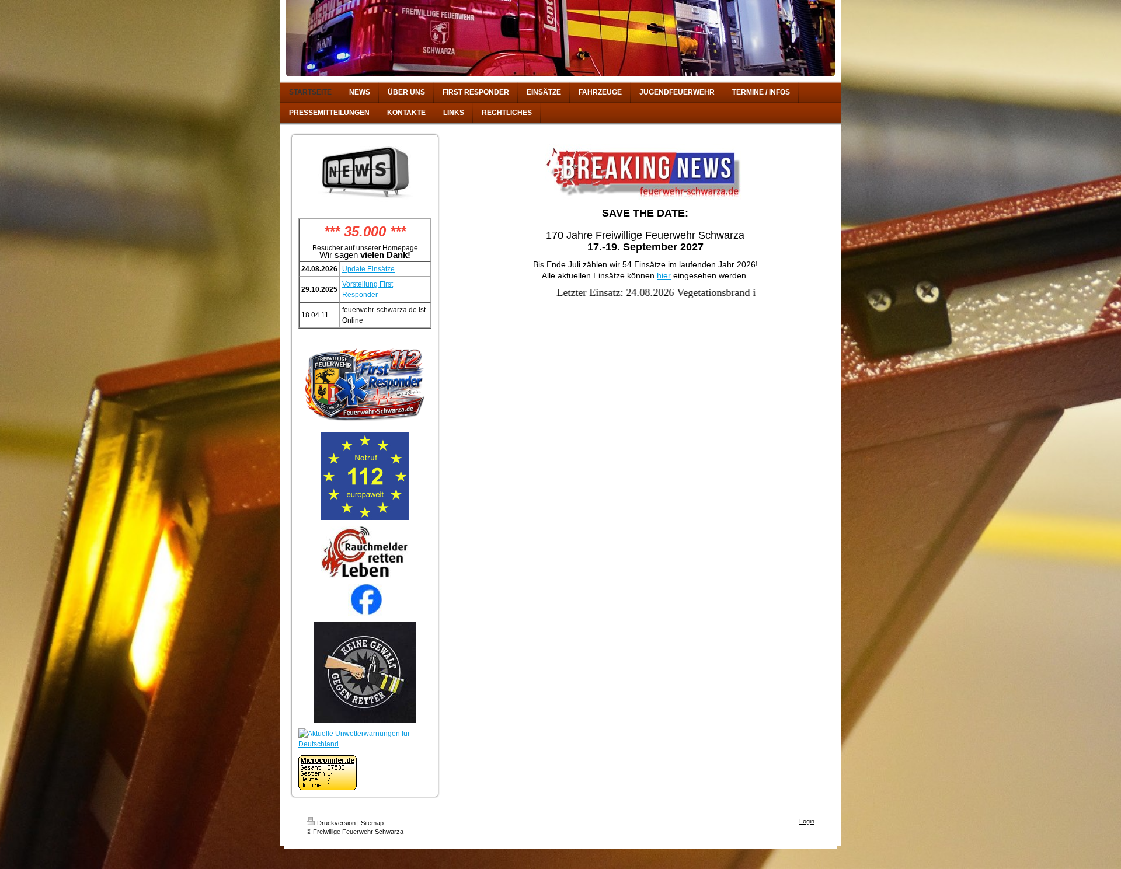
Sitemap (372, 822)
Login (806, 821)
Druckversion (336, 822)
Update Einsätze (368, 269)
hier (664, 275)
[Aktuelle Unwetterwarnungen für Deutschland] (364, 738)
